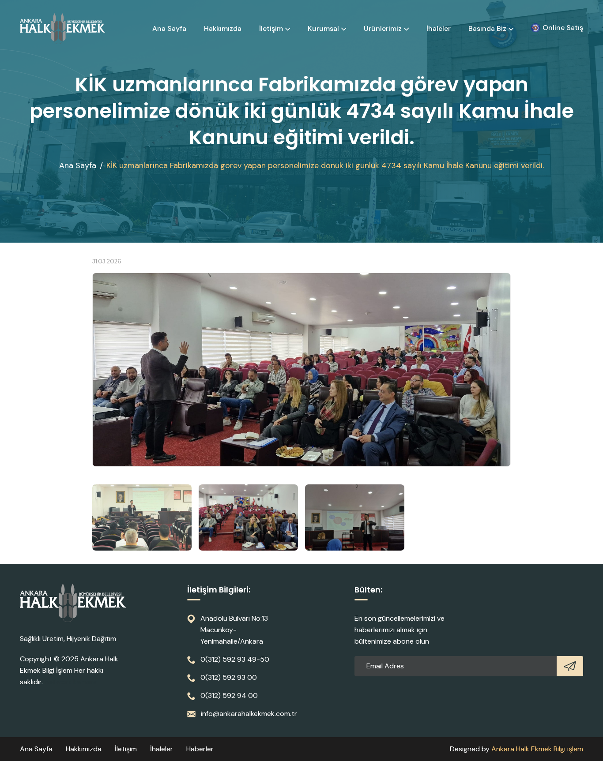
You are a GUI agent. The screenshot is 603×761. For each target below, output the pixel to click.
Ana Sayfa (169, 28)
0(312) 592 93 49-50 (234, 659)
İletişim (271, 28)
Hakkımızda (222, 28)
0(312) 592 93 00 (228, 677)
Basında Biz (487, 28)
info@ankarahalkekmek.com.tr (249, 713)
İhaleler (438, 28)
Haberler (200, 749)
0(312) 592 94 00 (229, 695)
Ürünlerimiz (383, 28)
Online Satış (563, 27)
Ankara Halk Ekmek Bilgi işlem (537, 749)
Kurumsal (323, 28)
